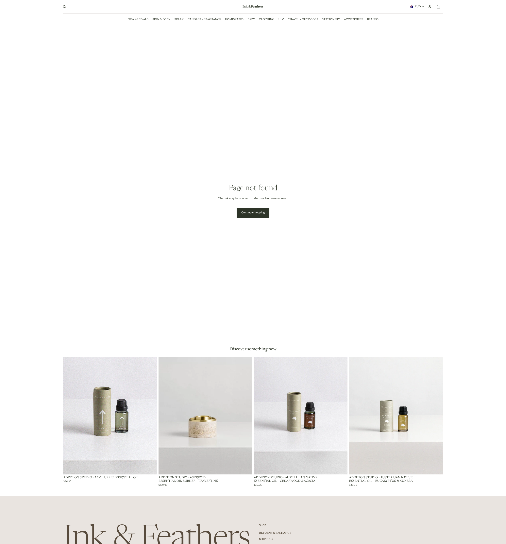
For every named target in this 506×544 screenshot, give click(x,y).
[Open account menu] (429, 6)
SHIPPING (266, 539)
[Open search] (64, 6)
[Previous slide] (355, 416)
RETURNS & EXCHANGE (275, 533)
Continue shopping (253, 212)
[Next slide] (437, 416)
